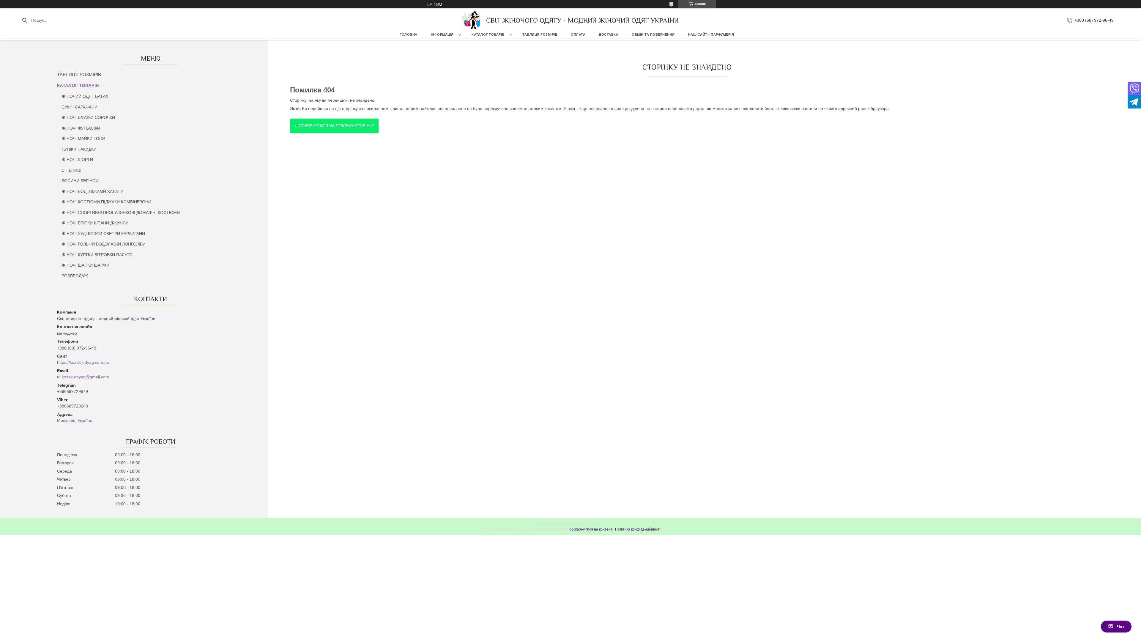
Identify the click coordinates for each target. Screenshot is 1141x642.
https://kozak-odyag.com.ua (83, 362)
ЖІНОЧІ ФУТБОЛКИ (81, 128)
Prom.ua (599, 524)
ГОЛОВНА (408, 34)
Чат (1120, 626)
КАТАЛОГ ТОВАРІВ (488, 34)
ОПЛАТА (578, 34)
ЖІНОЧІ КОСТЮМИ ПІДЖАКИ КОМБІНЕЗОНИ (106, 201)
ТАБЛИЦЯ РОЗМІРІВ (539, 34)
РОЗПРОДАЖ (75, 275)
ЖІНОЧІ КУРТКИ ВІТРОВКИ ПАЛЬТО (97, 254)
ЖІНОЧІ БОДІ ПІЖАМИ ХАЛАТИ (92, 191)
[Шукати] (24, 20)
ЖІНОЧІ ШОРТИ (77, 159)
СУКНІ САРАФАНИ (79, 107)
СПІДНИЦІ (71, 170)
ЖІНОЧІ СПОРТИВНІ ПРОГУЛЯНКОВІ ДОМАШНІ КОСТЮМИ (121, 212)
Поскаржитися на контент (590, 529)
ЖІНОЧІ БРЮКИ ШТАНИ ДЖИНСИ (95, 223)
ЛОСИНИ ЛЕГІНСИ (80, 180)
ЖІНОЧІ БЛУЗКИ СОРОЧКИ (88, 117)
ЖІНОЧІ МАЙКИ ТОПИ (83, 138)
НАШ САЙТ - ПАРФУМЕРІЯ (711, 34)
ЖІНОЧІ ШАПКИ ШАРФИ (85, 265)
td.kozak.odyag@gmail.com (83, 376)
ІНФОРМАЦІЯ (442, 34)
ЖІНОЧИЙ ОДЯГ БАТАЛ (85, 96)
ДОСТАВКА (608, 34)
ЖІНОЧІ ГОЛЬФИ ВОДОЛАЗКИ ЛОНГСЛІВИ (104, 244)
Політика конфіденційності (638, 529)
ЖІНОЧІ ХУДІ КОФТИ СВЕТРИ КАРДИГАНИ (103, 233)
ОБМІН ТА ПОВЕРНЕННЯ (653, 34)
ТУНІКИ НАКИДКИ (79, 149)
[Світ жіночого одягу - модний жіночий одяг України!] (471, 20)
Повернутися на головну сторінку (336, 126)
